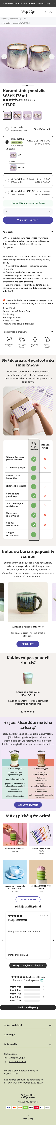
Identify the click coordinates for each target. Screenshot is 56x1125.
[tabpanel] (28, 55)
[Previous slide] (2, 940)
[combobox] (17, 155)
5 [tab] (31, 85)
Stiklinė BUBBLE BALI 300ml (41, 887)
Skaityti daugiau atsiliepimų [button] (28, 965)
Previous (4, 56)
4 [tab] (29, 85)
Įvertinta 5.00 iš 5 (35, 977)
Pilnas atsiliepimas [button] (18, 954)
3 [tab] (27, 85)
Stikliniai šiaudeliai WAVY (41, 849)
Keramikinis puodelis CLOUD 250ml (15, 887)
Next (52, 56)
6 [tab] (33, 85)
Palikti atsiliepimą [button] (28, 1007)
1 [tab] (23, 85)
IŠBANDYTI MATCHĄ (28, 805)
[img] (15, 915)
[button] (10, 99)
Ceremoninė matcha (14, 848)
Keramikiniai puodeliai (19, 19)
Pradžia (4, 19)
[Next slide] (53, 940)
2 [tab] (25, 85)
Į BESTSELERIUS (28, 899)
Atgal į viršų (28, 1119)
